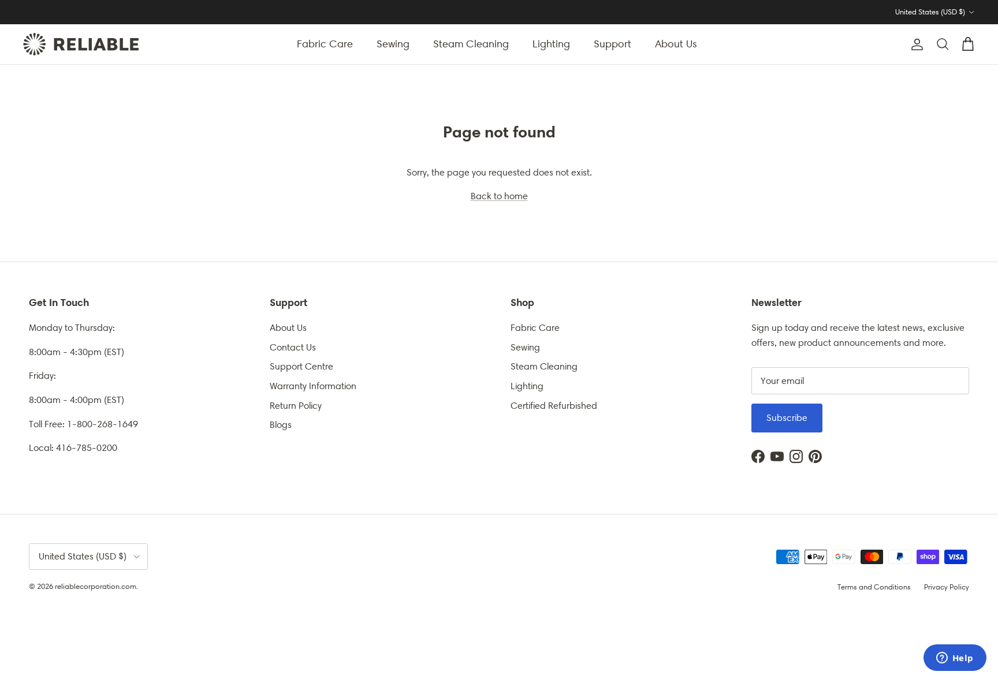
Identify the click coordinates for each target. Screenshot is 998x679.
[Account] (915, 44)
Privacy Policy (946, 587)
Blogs (281, 424)
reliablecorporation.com (95, 586)
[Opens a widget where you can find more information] (954, 658)
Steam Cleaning (471, 44)
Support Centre (301, 366)
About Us (676, 44)
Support (612, 44)
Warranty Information (313, 385)
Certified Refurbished (554, 405)
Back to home (499, 196)
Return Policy (296, 405)
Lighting (551, 44)
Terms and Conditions (874, 587)
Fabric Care (325, 44)
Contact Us (293, 347)
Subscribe (786, 417)
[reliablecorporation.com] (81, 44)
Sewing (393, 44)
